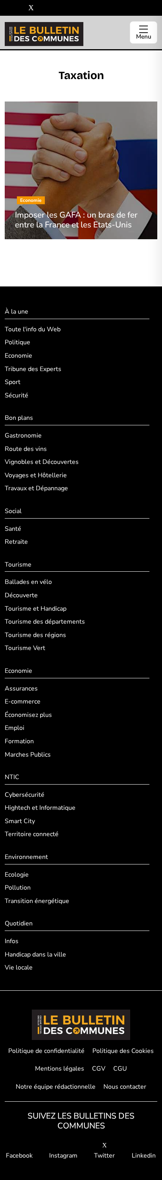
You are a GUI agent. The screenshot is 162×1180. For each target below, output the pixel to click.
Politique (17, 342)
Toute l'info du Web (33, 329)
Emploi (14, 728)
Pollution (18, 887)
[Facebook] (8, 8)
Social (13, 511)
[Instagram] (19, 8)
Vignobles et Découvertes (42, 462)
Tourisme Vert (25, 648)
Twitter (104, 1155)
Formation (19, 741)
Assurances (21, 688)
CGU (120, 1068)
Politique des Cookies (123, 1051)
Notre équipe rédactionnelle (56, 1086)
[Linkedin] (43, 8)
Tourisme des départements (45, 621)
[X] (31, 8)
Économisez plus (28, 715)
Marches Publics (28, 754)
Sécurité (16, 395)
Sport (12, 382)
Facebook (19, 1155)
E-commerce (22, 701)
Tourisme (18, 564)
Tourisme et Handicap (35, 608)
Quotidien (19, 923)
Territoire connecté (32, 834)
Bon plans (19, 418)
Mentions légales (59, 1068)
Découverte (21, 595)
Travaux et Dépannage (36, 488)
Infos (11, 941)
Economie (18, 355)
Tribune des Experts (33, 369)
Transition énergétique (37, 901)
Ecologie (17, 874)
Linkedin (144, 1155)
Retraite (16, 541)
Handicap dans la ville (35, 954)
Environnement (26, 857)
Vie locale (19, 967)
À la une (16, 311)
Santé (13, 528)
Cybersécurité (24, 794)
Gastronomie (23, 435)
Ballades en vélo (28, 582)
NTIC (12, 777)
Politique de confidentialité (46, 1051)
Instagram (63, 1155)
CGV (98, 1068)
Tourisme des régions (35, 635)
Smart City (20, 821)
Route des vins (26, 449)
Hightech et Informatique (40, 807)
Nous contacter (124, 1086)
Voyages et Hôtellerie (36, 475)
